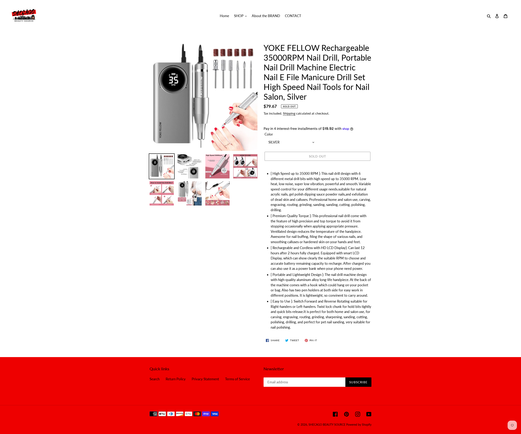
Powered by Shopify (358, 424)
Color (269, 134)
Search (155, 379)
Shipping (289, 113)
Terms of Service (237, 379)
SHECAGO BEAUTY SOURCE (327, 424)
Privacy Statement (205, 379)
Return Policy (176, 379)
